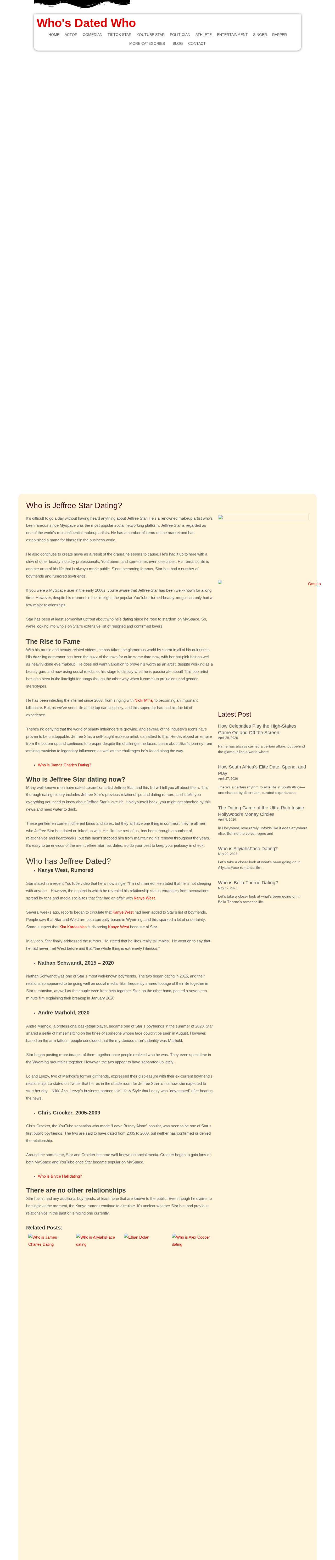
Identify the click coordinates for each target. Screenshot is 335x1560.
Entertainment (232, 34)
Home (53, 34)
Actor (71, 34)
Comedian (92, 34)
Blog (178, 43)
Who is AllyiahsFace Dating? (248, 848)
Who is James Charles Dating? (64, 765)
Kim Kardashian (73, 927)
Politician (180, 34)
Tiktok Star (119, 34)
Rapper (279, 34)
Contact (197, 43)
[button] (148, 43)
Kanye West (144, 898)
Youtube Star (151, 34)
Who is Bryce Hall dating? (60, 1176)
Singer (260, 34)
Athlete (204, 34)
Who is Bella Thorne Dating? (248, 882)
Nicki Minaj (144, 700)
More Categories (147, 43)
